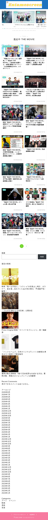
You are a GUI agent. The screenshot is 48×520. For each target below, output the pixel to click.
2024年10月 (6, 444)
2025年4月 (6, 430)
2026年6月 (6, 397)
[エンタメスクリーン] (24, 7)
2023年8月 (6, 476)
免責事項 (32, 514)
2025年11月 (6, 413)
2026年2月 (6, 406)
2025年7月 (6, 423)
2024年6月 (6, 453)
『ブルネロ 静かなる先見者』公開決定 (17, 311)
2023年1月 (6, 493)
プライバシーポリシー (20, 514)
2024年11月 (6, 441)
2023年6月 (6, 481)
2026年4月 (6, 401)
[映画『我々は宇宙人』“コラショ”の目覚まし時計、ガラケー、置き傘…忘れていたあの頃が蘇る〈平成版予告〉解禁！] (10, 276)
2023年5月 (6, 484)
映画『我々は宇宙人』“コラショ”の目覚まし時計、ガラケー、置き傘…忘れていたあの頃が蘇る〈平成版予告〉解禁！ (24, 289)
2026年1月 (6, 409)
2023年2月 (6, 491)
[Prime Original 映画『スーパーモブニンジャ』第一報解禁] (10, 320)
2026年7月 (6, 394)
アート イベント (9, 500)
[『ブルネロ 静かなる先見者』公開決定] (10, 300)
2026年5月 (6, 399)
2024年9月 (6, 446)
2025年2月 (6, 434)
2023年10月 (6, 472)
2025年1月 (6, 437)
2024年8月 (6, 448)
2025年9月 (6, 418)
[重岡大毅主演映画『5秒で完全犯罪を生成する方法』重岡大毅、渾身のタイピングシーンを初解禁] (10, 363)
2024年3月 (6, 460)
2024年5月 (6, 455)
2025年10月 (6, 416)
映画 (3, 503)
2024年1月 (6, 465)
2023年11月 (6, 469)
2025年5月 (6, 427)
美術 (3, 505)
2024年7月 (6, 451)
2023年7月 (6, 479)
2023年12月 (6, 467)
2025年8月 (6, 420)
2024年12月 (6, 439)
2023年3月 (6, 488)
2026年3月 (6, 404)
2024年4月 (6, 458)
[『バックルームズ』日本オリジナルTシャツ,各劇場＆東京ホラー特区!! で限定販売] (10, 342)
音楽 (3, 508)
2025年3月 (6, 432)
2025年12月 (6, 411)
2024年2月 (6, 462)
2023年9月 (6, 474)
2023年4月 (6, 486)
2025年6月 (6, 425)
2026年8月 (6, 392)
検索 (3, 253)
